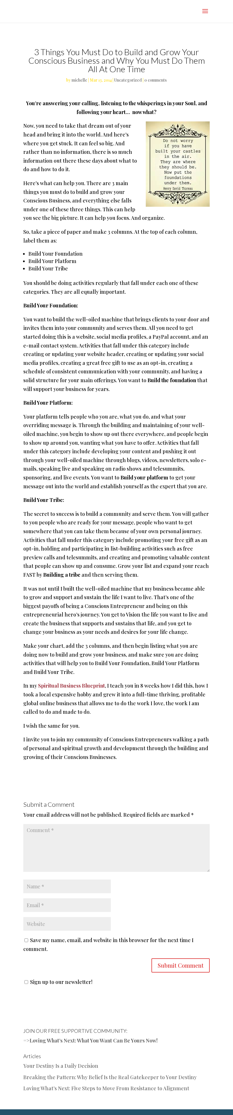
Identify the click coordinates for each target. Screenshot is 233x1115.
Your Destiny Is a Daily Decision (60, 1065)
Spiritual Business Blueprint (71, 685)
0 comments (155, 80)
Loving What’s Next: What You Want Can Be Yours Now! (94, 1040)
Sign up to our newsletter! (61, 982)
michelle (79, 80)
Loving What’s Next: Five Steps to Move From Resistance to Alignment (106, 1088)
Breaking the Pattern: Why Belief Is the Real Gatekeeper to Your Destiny (110, 1077)
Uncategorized (128, 80)
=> (26, 1040)
